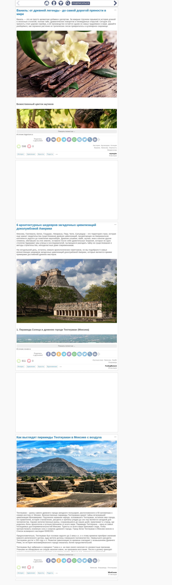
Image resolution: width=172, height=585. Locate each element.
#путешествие (98, 360)
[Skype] (79, 139)
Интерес (21, 154)
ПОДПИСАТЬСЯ (80, 3)
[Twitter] (84, 139)
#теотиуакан (112, 567)
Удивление (31, 154)
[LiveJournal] (89, 139)
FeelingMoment (111, 366)
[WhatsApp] (74, 139)
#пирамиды (102, 567)
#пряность (113, 148)
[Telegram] (64, 139)
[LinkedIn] (95, 139)
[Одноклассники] (58, 139)
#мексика (104, 148)
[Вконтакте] (53, 139)
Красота (41, 154)
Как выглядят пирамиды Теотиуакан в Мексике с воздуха (59, 437)
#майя (114, 360)
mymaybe (113, 153)
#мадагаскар (112, 150)
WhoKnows (112, 572)
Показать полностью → (66, 131)
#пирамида (112, 362)
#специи (114, 145)
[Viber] (69, 139)
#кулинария (105, 145)
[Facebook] (48, 139)
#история (96, 145)
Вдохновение (52, 366)
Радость (50, 154)
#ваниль (97, 148)
